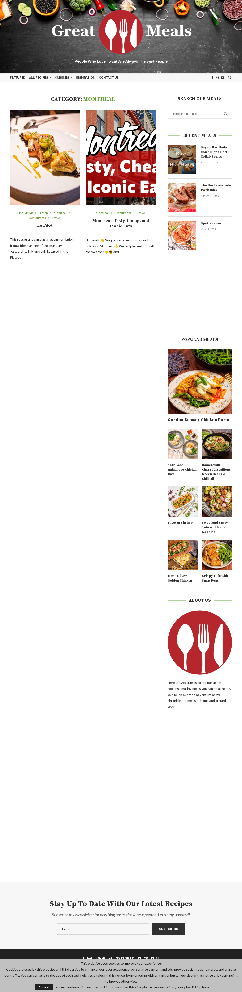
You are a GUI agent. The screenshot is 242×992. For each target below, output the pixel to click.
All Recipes (38, 77)
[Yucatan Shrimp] (183, 501)
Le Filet (45, 225)
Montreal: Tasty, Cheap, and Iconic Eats (120, 223)
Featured (17, 77)
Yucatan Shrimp (180, 523)
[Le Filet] (45, 157)
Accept (43, 987)
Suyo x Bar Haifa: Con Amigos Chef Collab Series (214, 152)
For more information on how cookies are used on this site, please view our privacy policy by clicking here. (133, 987)
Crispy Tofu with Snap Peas (215, 578)
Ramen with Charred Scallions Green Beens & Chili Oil (216, 472)
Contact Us (109, 77)
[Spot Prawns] (182, 235)
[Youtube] (222, 78)
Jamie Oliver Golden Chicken (180, 578)
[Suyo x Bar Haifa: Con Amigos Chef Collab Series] (182, 159)
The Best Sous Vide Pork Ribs (216, 187)
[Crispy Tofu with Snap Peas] (217, 555)
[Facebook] (212, 78)
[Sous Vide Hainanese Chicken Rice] (183, 444)
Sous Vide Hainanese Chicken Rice (182, 469)
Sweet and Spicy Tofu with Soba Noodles (215, 527)
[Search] (229, 78)
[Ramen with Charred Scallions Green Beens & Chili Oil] (217, 444)
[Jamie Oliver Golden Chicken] (183, 555)
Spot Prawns (211, 223)
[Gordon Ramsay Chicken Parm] (200, 381)
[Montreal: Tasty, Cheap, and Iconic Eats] (121, 157)
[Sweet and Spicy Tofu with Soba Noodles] (217, 501)
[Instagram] (217, 78)
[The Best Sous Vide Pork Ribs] (182, 197)
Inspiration (85, 77)
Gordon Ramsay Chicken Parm (198, 420)
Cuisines (62, 77)
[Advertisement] (200, 293)
